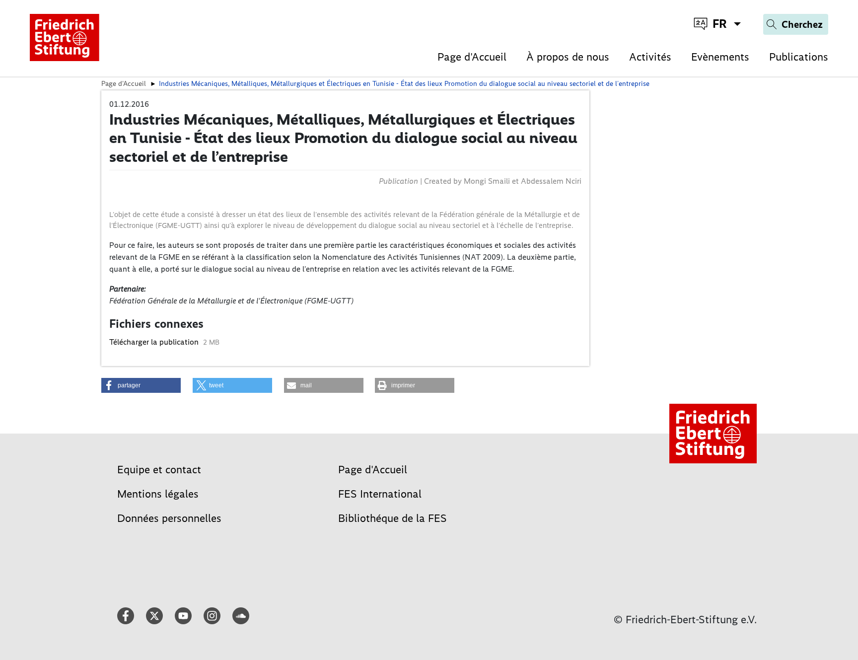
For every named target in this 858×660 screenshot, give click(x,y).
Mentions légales (158, 494)
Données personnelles (169, 518)
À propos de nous (567, 57)
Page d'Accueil (471, 57)
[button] (141, 385)
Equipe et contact (159, 469)
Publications (798, 57)
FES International (380, 494)
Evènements (720, 57)
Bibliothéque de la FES (392, 518)
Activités (650, 57)
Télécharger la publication (155, 342)
